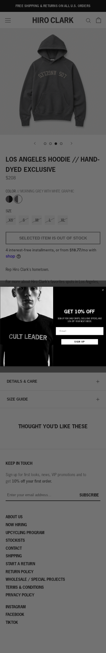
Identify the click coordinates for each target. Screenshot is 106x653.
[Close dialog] (103, 290)
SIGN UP (79, 341)
